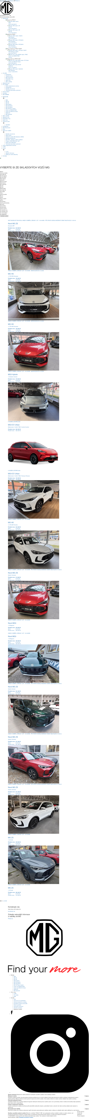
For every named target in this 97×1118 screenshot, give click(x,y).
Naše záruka (8, 135)
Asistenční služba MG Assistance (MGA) (15, 137)
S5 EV (8, 113)
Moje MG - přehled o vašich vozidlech (14, 139)
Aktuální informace (10, 153)
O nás (4, 148)
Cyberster (9, 114)
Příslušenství (8, 87)
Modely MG (5, 18)
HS (7, 103)
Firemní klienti (6, 91)
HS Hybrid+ (9, 107)
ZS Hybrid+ (9, 105)
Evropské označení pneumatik (20, 1003)
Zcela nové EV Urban (12, 111)
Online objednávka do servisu (12, 86)
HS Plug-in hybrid (10, 108)
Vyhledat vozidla (4, 216)
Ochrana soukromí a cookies (20, 1002)
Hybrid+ (9, 104)
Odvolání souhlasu (18, 1007)
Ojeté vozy (8, 80)
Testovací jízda (9, 76)
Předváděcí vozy (9, 79)
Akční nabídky (9, 81)
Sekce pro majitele (7, 130)
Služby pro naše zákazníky (12, 154)
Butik (6, 0)
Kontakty (5, 93)
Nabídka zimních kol (10, 89)
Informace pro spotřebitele (20, 1000)
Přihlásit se (17, 0)
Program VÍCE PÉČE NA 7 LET (13, 141)
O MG (4, 146)
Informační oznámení (18, 1006)
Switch (87, 1096)
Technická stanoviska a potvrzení (13, 90)
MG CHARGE (6, 94)
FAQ (15, 999)
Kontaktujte (11, 911)
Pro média (16, 995)
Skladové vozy (6, 83)
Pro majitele (5, 84)
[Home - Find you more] (6, 14)
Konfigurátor (8, 74)
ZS (7, 101)
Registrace (11, 0)
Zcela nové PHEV (11, 110)
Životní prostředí (17, 1005)
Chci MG (5, 73)
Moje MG (2, 0)
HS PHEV (8, 125)
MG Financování (9, 77)
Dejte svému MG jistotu (11, 142)
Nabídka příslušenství (10, 138)
